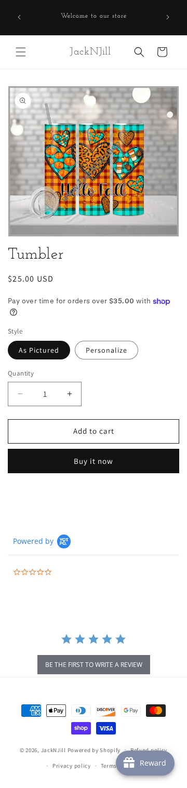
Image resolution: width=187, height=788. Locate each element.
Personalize (106, 350)
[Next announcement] (167, 17)
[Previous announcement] (19, 17)
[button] (20, 52)
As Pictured (39, 350)
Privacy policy (71, 765)
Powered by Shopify (94, 749)
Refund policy (148, 750)
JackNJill (53, 749)
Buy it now (93, 461)
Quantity (21, 373)
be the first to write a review (93, 664)
